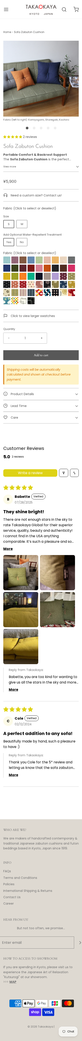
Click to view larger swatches (32, 316)
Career (8, 903)
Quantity (9, 329)
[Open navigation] (6, 9)
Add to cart (41, 355)
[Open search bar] (64, 9)
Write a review (30, 472)
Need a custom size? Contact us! (36, 195)
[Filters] (63, 473)
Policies (8, 884)
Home (7, 32)
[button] (41, 81)
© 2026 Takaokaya (40, 1026)
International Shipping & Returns (27, 891)
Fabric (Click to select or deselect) (29, 253)
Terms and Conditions (20, 878)
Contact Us (12, 897)
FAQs (7, 871)
